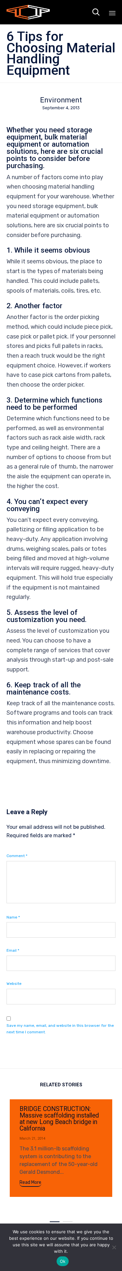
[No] (114, 1247)
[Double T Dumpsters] (28, 12)
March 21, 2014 (32, 1138)
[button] (30, 1183)
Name (13, 917)
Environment (61, 100)
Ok (63, 1261)
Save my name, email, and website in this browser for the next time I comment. (60, 1028)
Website (14, 983)
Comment (17, 856)
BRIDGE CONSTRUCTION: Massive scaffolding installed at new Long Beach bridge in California (59, 1118)
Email (13, 950)
